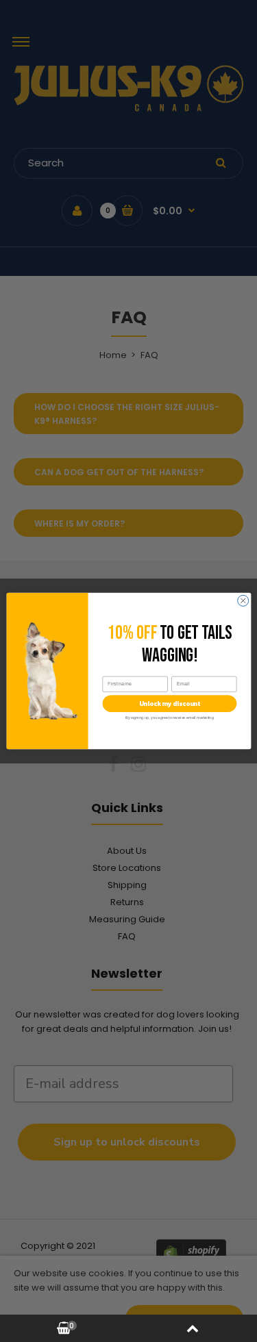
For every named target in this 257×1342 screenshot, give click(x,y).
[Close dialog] (242, 600)
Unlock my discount (168, 704)
